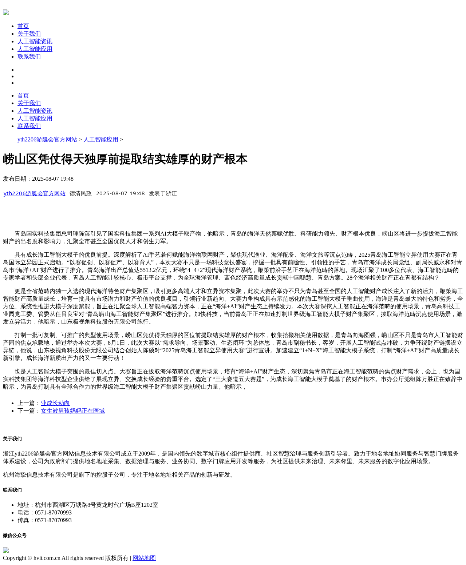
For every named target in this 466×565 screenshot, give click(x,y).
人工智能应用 (34, 49)
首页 (23, 26)
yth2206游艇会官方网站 (47, 139)
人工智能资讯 (34, 41)
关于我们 (29, 34)
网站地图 (144, 558)
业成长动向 (55, 403)
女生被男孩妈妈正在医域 (73, 411)
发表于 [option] (163, 193)
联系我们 (29, 56)
